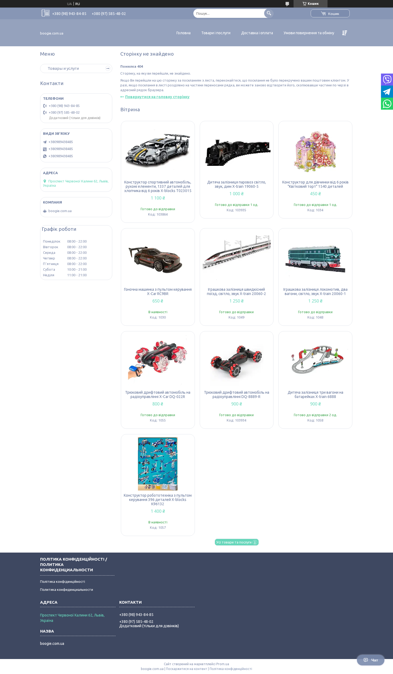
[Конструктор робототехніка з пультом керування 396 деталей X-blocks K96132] (158, 464)
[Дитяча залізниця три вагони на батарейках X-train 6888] (315, 361)
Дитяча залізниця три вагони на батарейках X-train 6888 (315, 394)
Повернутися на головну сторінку (157, 97)
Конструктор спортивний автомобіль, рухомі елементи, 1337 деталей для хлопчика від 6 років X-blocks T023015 (157, 186)
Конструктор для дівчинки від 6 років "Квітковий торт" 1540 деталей (315, 184)
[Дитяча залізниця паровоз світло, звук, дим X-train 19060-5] (237, 150)
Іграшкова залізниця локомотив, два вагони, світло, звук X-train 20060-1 (315, 291)
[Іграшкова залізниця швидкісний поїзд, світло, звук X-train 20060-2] (237, 258)
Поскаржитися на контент (186, 669)
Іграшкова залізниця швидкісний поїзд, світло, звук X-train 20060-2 (236, 291)
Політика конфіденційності (62, 581)
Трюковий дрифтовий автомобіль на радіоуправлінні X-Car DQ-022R (157, 394)
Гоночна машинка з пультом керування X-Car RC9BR (158, 291)
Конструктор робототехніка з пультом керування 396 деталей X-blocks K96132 (158, 499)
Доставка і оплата (257, 33)
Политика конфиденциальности (66, 589)
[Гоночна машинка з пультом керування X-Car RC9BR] (158, 258)
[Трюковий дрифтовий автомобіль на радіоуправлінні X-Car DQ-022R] (158, 361)
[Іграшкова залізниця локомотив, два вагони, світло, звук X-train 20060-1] (315, 258)
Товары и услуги (63, 68)
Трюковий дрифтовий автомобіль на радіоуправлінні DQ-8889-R (236, 394)
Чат (374, 660)
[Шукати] (268, 13)
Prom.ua (222, 664)
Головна (183, 33)
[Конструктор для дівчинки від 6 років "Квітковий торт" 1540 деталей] (315, 150)
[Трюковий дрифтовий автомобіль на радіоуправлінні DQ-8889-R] (237, 361)
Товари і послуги (215, 33)
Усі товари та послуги (234, 542)
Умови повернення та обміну (309, 33)
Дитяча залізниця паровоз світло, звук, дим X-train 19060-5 (236, 184)
